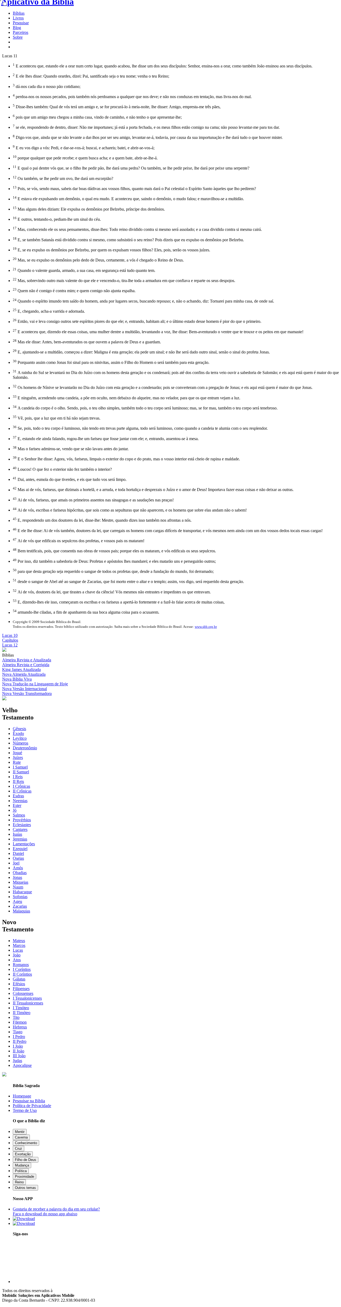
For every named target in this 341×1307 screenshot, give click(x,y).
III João (19, 1055)
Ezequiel (20, 848)
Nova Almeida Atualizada (24, 674)
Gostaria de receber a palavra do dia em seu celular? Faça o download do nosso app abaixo (56, 1211)
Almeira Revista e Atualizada (26, 660)
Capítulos (10, 640)
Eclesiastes (22, 824)
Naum (18, 887)
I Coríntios (22, 969)
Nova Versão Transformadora (27, 693)
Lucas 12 (10, 645)
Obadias (20, 872)
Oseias (18, 858)
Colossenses (23, 993)
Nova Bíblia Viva (17, 679)
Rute (17, 762)
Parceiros (20, 32)
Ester (17, 805)
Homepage (22, 1096)
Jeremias (20, 839)
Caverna (21, 1137)
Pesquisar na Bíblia (29, 1101)
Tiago (17, 1031)
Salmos (19, 815)
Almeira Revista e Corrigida (25, 664)
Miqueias (20, 882)
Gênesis (19, 728)
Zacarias (20, 906)
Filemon (20, 1022)
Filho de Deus (25, 1160)
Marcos (19, 945)
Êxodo (18, 733)
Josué (17, 752)
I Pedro (19, 1036)
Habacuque (22, 892)
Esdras (18, 796)
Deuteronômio (25, 748)
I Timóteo (21, 1008)
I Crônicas (21, 786)
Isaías (17, 834)
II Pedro (19, 1041)
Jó (15, 810)
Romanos (21, 964)
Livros (18, 18)
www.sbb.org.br (206, 627)
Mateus (19, 940)
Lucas (18, 950)
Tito (16, 1017)
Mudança (22, 1165)
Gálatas (19, 979)
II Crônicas (22, 791)
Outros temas (25, 1188)
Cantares (20, 829)
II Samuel (21, 772)
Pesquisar (21, 23)
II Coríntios (22, 974)
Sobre (18, 37)
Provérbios (22, 820)
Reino (19, 1182)
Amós (18, 868)
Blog (17, 27)
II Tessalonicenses (28, 1003)
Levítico (20, 738)
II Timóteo (21, 1012)
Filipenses (21, 988)
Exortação (23, 1154)
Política (21, 1171)
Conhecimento (26, 1143)
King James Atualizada (21, 669)
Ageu (17, 901)
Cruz (18, 1149)
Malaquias (21, 911)
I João (18, 1046)
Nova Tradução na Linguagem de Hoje (35, 684)
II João (18, 1051)
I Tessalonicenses (27, 998)
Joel (16, 863)
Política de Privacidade (32, 1105)
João (17, 955)
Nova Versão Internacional (24, 688)
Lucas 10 (10, 635)
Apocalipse (22, 1065)
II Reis (18, 781)
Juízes (18, 757)
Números (20, 743)
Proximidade (24, 1177)
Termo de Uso (25, 1110)
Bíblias (19, 13)
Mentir (20, 1132)
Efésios (19, 984)
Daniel (18, 853)
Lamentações (24, 844)
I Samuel (20, 767)
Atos (17, 960)
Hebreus (20, 1027)
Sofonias (20, 896)
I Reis (18, 776)
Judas (17, 1060)
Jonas (17, 877)
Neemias (20, 800)
